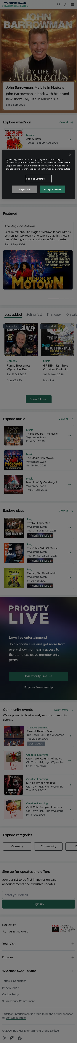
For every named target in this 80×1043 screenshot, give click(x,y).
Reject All (24, 189)
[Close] (70, 154)
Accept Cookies (52, 189)
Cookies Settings (35, 178)
